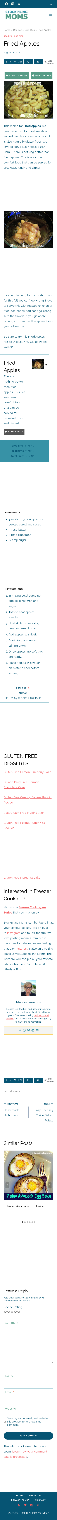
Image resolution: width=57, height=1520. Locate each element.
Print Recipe (42, 75)
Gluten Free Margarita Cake (22, 877)
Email (9, 1392)
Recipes (17, 30)
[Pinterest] (19, 4)
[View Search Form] (51, 4)
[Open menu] (50, 15)
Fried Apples (12, 1091)
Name (10, 1375)
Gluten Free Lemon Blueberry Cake (27, 772)
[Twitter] (28, 1030)
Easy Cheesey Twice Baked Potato (44, 1112)
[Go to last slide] (7, 1185)
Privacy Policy (20, 1500)
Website (10, 1408)
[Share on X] (28, 61)
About (19, 1495)
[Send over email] (38, 61)
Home (7, 30)
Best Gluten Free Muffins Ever (24, 812)
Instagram (13, 933)
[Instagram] (12, 4)
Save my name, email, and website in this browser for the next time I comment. (28, 1421)
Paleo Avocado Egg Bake (25, 1206)
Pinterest (22, 948)
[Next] (50, 1185)
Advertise (35, 1495)
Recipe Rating (13, 1307)
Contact (40, 1500)
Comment (12, 1322)
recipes (38, 1015)
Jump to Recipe (18, 75)
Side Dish (30, 30)
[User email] (37, 1030)
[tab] (22, 1222)
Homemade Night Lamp (11, 1109)
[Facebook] (6, 4)
